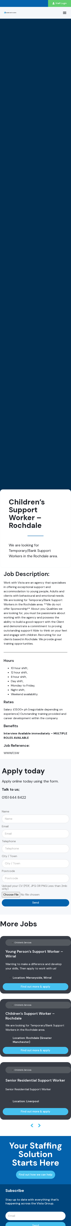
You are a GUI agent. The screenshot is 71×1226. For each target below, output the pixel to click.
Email (5, 826)
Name (5, 811)
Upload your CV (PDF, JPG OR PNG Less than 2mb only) (34, 887)
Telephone (9, 841)
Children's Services (23, 942)
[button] (64, 12)
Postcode (8, 871)
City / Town (9, 856)
